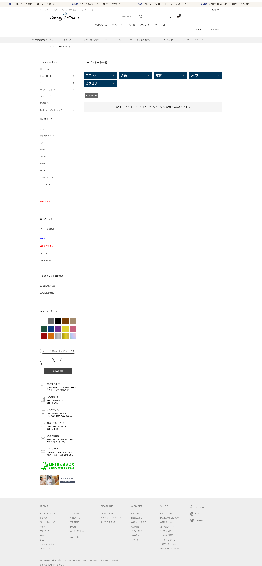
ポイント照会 (137, 530)
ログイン (199, 29)
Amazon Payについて (170, 548)
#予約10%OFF (118, 24)
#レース (132, 24)
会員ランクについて (168, 544)
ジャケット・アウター (93, 39)
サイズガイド (165, 530)
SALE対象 (74, 537)
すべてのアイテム (47, 513)
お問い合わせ (117, 560)
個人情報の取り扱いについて (75, 560)
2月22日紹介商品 (47, 285)
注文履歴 (135, 526)
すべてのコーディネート (111, 517)
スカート (43, 142)
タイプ (195, 75)
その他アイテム (143, 39)
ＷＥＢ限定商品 (46, 260)
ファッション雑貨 (47, 177)
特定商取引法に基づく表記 (50, 560)
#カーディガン (160, 24)
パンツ (42, 149)
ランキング (168, 39)
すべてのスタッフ (108, 522)
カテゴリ (91, 83)
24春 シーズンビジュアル (52, 110)
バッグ (42, 163)
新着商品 (44, 103)
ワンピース (44, 156)
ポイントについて (167, 539)
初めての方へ (166, 513)
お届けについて (167, 522)
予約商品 (74, 526)
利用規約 (93, 560)
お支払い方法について (170, 517)
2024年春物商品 (47, 228)
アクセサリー (45, 184)
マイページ (216, 29)
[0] (178, 17)
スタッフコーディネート (193, 39)
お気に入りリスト (138, 517)
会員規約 (104, 560)
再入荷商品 (45, 253)
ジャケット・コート (47, 135)
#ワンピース (145, 24)
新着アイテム (75, 517)
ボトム (118, 39)
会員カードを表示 (139, 522)
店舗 (159, 75)
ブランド (91, 75)
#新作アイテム (101, 24)
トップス (67, 39)
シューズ (43, 170)
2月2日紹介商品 (47, 292)
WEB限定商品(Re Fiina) (42, 39)
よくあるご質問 (166, 535)
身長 (124, 75)
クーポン (135, 535)
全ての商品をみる (48, 90)
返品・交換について (168, 526)
